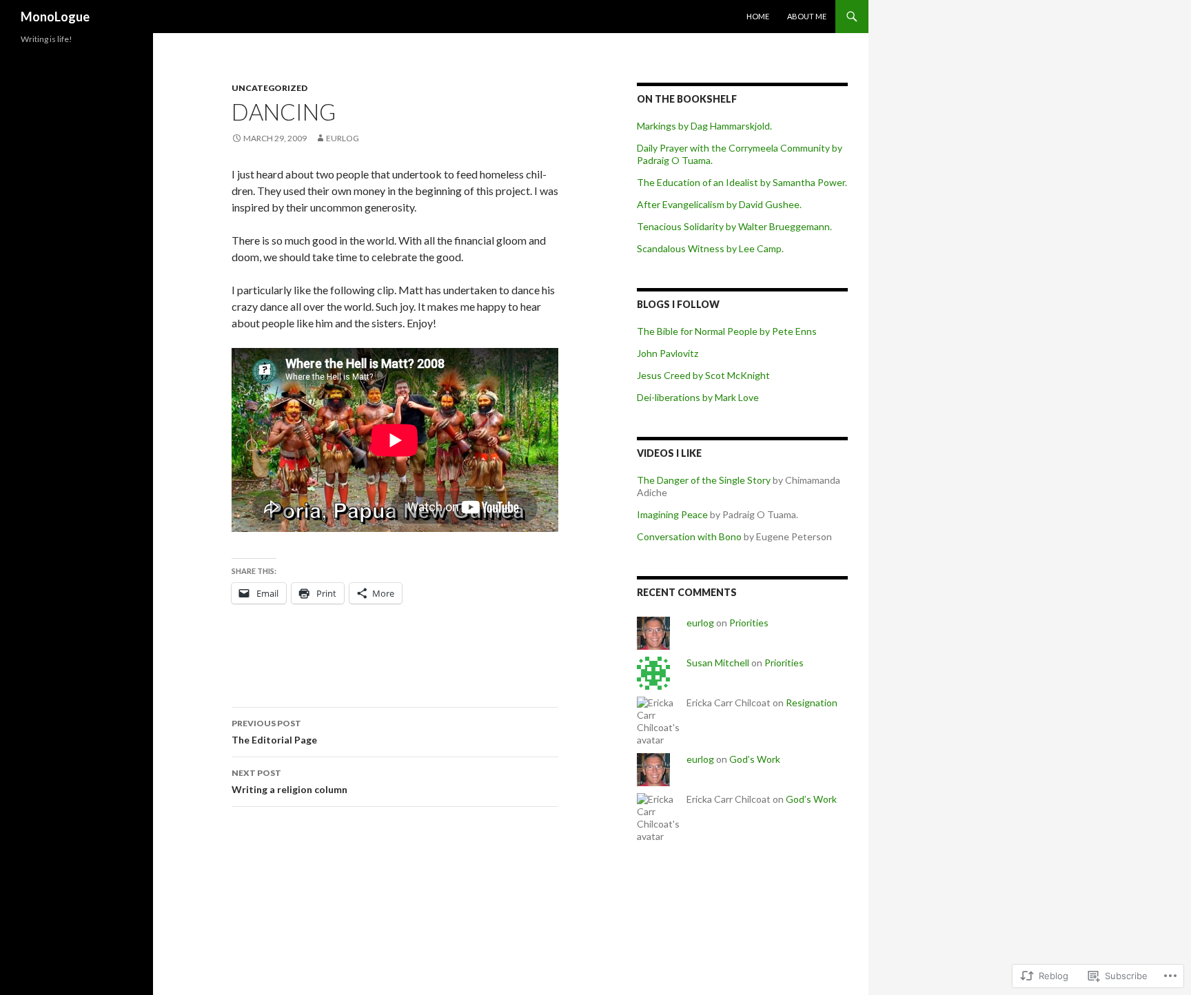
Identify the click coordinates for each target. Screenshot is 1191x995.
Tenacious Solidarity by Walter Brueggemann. (734, 226)
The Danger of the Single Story (704, 480)
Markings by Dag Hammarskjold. (704, 126)
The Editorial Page (274, 732)
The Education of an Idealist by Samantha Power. (742, 182)
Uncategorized (269, 88)
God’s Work (754, 759)
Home (757, 16)
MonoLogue (55, 16)
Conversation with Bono (689, 536)
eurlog (342, 138)
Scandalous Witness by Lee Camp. (710, 248)
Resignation (811, 702)
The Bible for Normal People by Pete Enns (727, 331)
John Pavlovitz (667, 353)
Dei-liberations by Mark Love (698, 397)
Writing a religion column (289, 781)
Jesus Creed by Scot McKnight (703, 375)
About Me (806, 16)
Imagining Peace (672, 514)
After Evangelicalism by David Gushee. (719, 204)
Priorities (748, 622)
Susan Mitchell (717, 662)
